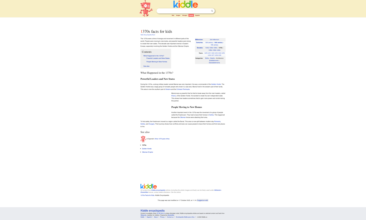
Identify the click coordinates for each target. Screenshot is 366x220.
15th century (214, 45)
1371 (209, 53)
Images (178, 15)
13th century (209, 42)
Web (173, 15)
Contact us (170, 217)
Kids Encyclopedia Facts (148, 35)
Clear (208, 11)
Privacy (162, 217)
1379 (219, 55)
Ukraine (168, 89)
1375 (223, 53)
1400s (218, 50)
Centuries (199, 42)
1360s (215, 48)
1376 (209, 55)
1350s (211, 48)
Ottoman (183, 117)
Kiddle (142, 217)
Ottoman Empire (147, 152)
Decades (200, 48)
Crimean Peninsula (183, 89)
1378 (216, 55)
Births (207, 58)
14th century (218, 42)
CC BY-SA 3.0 (161, 213)
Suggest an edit (202, 200)
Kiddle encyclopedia (158, 190)
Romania (217, 121)
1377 (212, 55)
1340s (207, 48)
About (156, 217)
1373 (216, 53)
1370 (205, 53)
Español (197, 15)
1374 (219, 53)
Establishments (213, 60)
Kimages (184, 15)
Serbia (211, 115)
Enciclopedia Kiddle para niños (185, 217)
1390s (214, 50)
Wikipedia (143, 215)
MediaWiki (171, 215)
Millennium (199, 39)
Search (212, 11)
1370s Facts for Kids (147, 195)
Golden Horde (216, 84)
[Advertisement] (182, 23)
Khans (173, 96)
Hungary (151, 124)
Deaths (212, 58)
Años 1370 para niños (162, 139)
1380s (210, 50)
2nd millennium (214, 39)
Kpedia (191, 15)
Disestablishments (214, 63)
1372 (212, 53)
